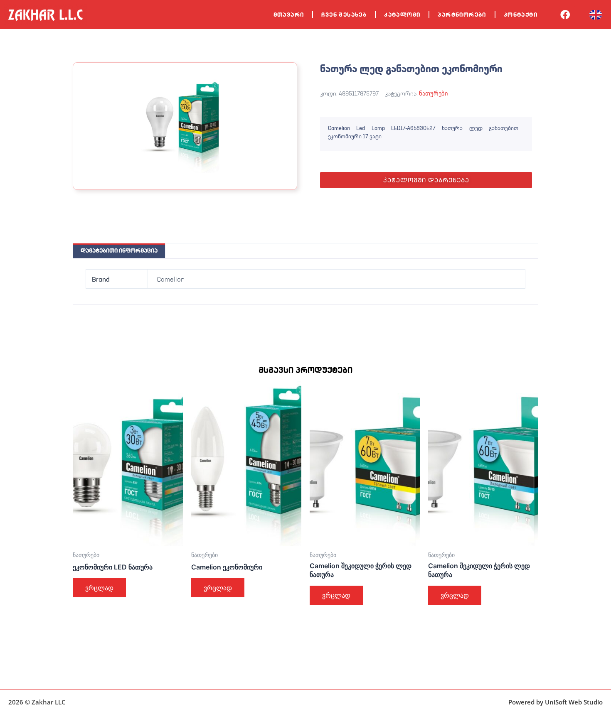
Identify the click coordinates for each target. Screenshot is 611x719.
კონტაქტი (520, 14)
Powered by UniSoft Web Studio (555, 702)
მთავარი (288, 14)
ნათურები (433, 93)
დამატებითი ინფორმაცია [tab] (119, 250)
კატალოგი (402, 14)
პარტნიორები (462, 14)
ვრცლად (99, 588)
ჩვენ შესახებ (344, 14)
